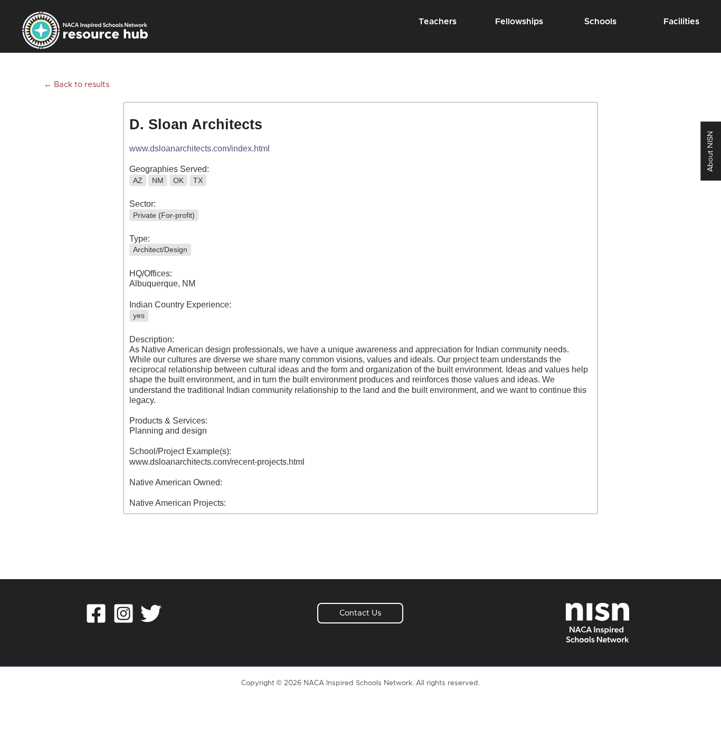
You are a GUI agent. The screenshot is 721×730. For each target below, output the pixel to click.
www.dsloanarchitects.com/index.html (199, 148)
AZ (138, 180)
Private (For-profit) (164, 215)
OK (178, 180)
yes (139, 315)
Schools (600, 21)
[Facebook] (96, 613)
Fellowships (519, 21)
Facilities (681, 21)
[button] (360, 613)
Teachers (438, 21)
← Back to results (76, 85)
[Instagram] (123, 613)
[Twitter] (151, 613)
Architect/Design (160, 249)
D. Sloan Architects (195, 124)
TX (198, 180)
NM (158, 180)
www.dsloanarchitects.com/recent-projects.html (217, 461)
